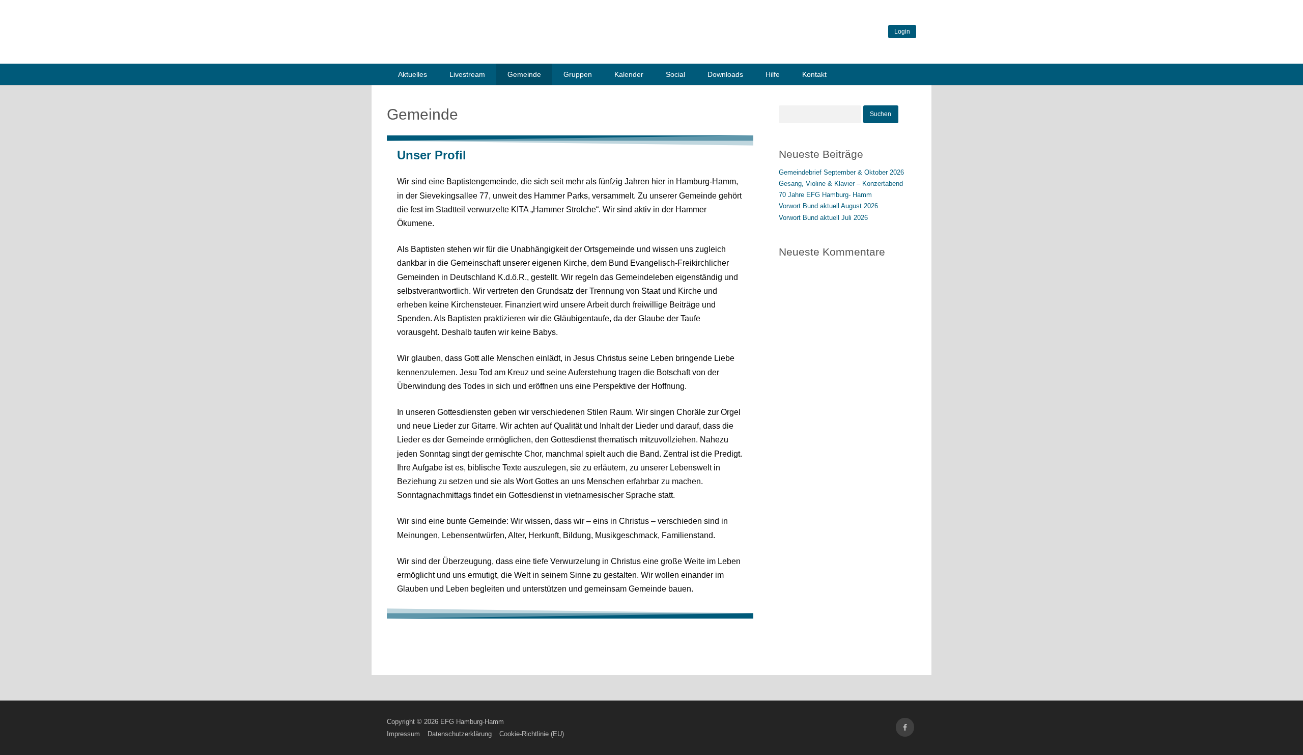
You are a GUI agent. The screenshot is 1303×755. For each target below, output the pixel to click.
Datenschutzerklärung (460, 734)
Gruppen (577, 74)
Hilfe (773, 74)
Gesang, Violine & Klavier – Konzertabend (841, 183)
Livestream (467, 74)
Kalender (628, 74)
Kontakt (814, 74)
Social (675, 74)
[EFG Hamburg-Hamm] (539, 50)
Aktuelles (412, 74)
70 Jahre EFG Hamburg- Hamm (825, 195)
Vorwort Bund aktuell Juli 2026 (823, 217)
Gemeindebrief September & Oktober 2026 (841, 172)
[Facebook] (905, 727)
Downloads (725, 74)
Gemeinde (524, 74)
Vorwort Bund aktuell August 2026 (828, 206)
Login (902, 31)
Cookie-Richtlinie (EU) (531, 734)
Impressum (403, 734)
